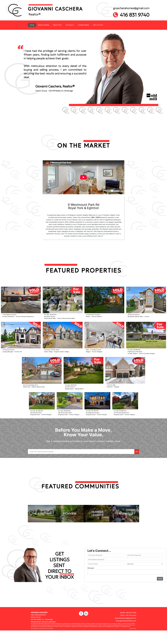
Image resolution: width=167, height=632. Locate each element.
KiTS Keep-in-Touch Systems (46, 628)
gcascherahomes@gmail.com (125, 618)
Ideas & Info (57, 25)
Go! (136, 451)
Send (160, 579)
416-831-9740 (131, 613)
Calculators (70, 25)
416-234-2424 (131, 615)
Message (90, 568)
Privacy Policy (133, 628)
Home (32, 25)
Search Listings (43, 25)
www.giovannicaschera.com (126, 621)
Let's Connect (98, 25)
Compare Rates (83, 25)
